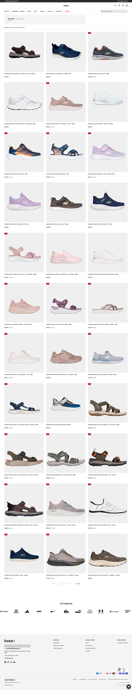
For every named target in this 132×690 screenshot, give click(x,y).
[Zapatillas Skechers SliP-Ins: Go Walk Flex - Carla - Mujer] (66, 102)
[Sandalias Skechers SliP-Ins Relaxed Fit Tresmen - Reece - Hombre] (24, 503)
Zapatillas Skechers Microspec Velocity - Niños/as (58, 424)
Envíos (87, 642)
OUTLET (67, 11)
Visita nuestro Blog (57, 648)
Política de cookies (102, 679)
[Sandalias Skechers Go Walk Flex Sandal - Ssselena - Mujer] (108, 303)
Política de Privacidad (93, 679)
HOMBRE (22, 11)
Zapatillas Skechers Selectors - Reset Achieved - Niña (101, 174)
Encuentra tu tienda (123, 1)
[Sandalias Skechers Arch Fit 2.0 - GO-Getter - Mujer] (66, 303)
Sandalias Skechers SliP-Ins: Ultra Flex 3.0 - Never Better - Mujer (20, 274)
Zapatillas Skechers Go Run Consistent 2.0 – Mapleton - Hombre (104, 575)
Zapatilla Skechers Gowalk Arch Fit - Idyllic (98, 73)
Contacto (88, 651)
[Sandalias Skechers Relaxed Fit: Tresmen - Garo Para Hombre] (24, 52)
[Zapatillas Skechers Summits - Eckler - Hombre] (24, 553)
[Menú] (127, 668)
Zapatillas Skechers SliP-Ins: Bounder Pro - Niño (100, 224)
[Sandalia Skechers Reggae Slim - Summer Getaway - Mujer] (66, 453)
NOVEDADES (15, 11)
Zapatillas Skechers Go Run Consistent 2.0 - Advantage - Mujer (20, 123)
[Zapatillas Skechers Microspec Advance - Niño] (24, 152)
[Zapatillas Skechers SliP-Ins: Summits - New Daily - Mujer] (108, 353)
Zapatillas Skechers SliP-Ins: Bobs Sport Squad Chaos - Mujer (103, 274)
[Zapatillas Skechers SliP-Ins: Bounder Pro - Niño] (108, 202)
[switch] (124, 671)
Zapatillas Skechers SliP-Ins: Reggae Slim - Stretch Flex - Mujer (104, 424)
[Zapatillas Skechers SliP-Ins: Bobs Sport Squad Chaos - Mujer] (108, 252)
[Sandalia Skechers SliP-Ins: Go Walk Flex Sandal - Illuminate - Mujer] (24, 403)
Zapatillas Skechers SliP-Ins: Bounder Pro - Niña (16, 224)
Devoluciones (89, 645)
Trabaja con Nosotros (58, 645)
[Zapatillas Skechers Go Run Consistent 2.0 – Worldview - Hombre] (66, 553)
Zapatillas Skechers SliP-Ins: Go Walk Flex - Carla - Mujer (60, 123)
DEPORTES (58, 11)
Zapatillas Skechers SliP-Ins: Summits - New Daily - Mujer (102, 374)
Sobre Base (56, 642)
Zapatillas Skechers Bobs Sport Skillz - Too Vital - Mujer (18, 324)
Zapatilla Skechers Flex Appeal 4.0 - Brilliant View (58, 73)
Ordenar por (7, 27)
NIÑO (35, 11)
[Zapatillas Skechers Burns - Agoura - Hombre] (66, 202)
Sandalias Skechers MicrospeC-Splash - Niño (57, 174)
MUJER (29, 11)
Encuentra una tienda (122, 642)
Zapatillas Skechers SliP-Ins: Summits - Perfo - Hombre (102, 525)
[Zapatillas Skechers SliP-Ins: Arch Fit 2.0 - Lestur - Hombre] (66, 503)
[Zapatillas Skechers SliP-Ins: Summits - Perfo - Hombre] (108, 503)
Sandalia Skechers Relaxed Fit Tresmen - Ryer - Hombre (102, 475)
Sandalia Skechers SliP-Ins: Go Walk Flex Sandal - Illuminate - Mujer (21, 424)
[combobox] (114, 11)
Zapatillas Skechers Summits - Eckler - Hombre (16, 575)
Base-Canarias (10, 684)
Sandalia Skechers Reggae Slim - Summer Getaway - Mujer (61, 475)
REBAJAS (6, 11)
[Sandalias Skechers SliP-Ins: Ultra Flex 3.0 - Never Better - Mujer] (24, 252)
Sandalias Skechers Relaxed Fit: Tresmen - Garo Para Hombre (19, 73)
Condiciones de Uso (90, 648)
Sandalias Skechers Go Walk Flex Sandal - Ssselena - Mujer (103, 324)
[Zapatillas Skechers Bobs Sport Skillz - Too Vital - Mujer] (24, 303)
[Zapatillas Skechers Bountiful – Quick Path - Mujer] (108, 102)
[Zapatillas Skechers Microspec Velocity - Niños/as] (66, 403)
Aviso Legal (75, 679)
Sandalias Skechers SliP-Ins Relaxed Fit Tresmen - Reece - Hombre (21, 525)
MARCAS (42, 11)
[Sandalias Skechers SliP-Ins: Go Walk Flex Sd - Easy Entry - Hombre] (24, 453)
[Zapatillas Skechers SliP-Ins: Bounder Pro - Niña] (24, 202)
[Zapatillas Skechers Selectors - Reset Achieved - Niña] (108, 152)
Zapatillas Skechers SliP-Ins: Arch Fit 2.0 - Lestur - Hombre (61, 525)
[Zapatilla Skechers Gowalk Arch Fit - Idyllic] (108, 52)
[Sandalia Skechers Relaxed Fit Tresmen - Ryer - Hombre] (108, 453)
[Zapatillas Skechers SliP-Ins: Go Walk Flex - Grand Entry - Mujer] (66, 252)
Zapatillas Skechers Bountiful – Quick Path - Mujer (100, 123)
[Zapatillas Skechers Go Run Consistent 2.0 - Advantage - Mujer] (24, 102)
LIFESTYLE (50, 11)
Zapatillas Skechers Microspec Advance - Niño (16, 174)
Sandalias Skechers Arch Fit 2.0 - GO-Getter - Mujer (59, 324)
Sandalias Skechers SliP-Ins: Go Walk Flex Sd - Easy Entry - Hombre (21, 475)
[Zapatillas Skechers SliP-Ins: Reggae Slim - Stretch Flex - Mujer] (108, 403)
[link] (52, 584)
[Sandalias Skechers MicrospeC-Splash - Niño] (66, 152)
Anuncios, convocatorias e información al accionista (118, 679)
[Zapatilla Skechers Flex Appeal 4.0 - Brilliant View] (66, 52)
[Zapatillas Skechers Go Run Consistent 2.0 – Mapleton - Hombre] (108, 553)
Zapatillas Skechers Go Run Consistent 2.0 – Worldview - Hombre (62, 575)
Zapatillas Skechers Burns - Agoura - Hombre (57, 224)
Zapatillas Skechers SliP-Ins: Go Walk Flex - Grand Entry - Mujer (62, 274)
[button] (126, 5)
